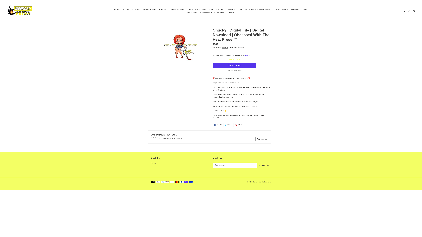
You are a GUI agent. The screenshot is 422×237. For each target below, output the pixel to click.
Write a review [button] (262, 139)
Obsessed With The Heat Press (261, 182)
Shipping (225, 47)
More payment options (235, 70)
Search (153, 163)
